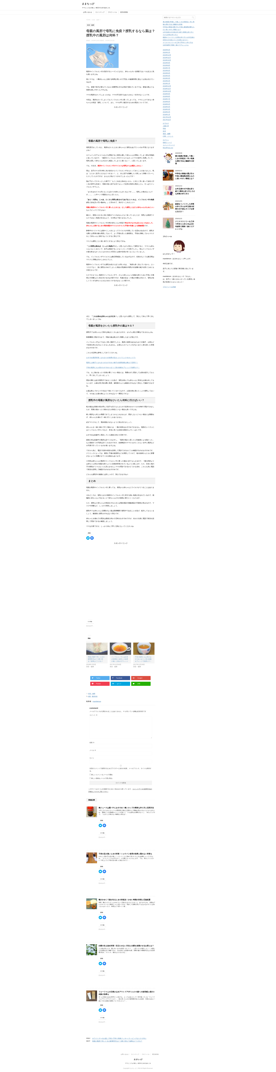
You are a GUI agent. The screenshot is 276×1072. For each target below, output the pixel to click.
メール (92, 750)
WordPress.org (168, 148)
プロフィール (112, 12)
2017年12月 (167, 117)
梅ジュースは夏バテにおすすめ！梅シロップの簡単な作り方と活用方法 (126, 808)
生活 (164, 131)
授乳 (89, 696)
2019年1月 (166, 83)
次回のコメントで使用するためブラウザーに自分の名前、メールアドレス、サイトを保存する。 (120, 770)
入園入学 (166, 126)
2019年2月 (166, 81)
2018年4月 (166, 107)
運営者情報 (124, 12)
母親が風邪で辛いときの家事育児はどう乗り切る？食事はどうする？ (96, 659)
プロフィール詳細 (169, 287)
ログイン (166, 140)
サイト (91, 758)
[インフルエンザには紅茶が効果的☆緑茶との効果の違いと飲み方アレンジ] (120, 649)
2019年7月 (166, 68)
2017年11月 (167, 120)
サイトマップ (99, 12)
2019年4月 (166, 76)
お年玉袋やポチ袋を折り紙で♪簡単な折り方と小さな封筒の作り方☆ (185, 191)
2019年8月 (166, 65)
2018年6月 (166, 101)
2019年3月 (166, 78)
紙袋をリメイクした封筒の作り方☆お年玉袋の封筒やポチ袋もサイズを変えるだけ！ (184, 207)
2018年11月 (167, 88)
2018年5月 (166, 104)
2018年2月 (166, 112)
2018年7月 (166, 99)
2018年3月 (166, 109)
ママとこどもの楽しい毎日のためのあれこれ (138, 1063)
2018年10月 (167, 91)
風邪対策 (94, 696)
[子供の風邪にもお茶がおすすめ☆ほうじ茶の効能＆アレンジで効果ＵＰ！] (144, 649)
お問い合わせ (87, 12)
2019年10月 (167, 60)
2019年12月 (167, 55)
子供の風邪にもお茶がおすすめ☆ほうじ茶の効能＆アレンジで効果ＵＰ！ (113, 367)
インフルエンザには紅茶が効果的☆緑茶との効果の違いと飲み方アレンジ (119, 659)
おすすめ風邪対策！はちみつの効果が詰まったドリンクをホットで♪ (111, 357)
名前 (91, 742)
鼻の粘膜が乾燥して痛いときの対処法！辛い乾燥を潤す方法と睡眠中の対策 (184, 159)
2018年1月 (166, 114)
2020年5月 (166, 50)
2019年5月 (166, 73)
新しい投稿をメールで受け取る (101, 778)
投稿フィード (167, 142)
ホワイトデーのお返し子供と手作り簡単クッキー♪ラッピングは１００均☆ (119, 1038)
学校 (164, 128)
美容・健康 (91, 693)
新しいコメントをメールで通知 (101, 775)
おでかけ (166, 123)
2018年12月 (167, 86)
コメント (93, 715)
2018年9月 (166, 94)
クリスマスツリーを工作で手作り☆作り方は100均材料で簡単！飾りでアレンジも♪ (184, 225)
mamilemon (97, 701)
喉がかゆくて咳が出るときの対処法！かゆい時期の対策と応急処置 (124, 900)
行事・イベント (168, 136)
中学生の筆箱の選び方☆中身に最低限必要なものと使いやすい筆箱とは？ (184, 176)
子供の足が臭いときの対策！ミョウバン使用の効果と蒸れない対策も (125, 854)
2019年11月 (167, 57)
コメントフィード (169, 145)
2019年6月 (166, 70)
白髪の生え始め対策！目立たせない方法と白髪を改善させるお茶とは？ (126, 946)
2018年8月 (166, 96)
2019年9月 (166, 63)
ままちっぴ (88, 3)
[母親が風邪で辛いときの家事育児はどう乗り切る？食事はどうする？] (97, 649)
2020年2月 (166, 52)
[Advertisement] (121, 121)
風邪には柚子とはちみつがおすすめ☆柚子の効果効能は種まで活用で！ (112, 362)
